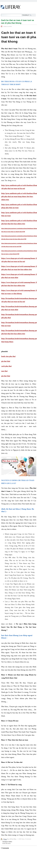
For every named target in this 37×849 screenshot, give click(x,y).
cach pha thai (6, 366)
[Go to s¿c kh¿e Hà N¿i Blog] (10, 7)
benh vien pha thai (8, 356)
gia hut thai (5, 361)
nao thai (4, 371)
